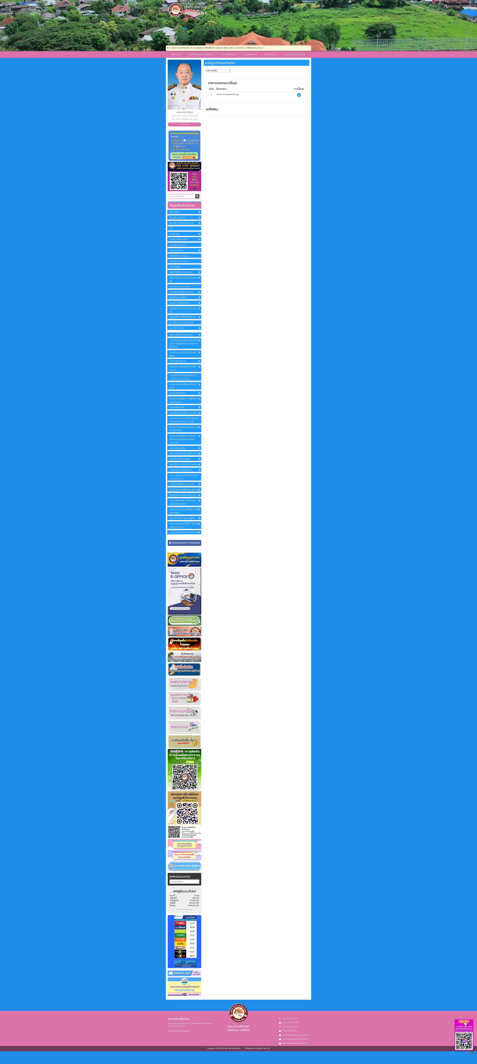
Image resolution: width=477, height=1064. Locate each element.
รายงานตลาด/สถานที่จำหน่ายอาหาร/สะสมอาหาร (183, 502)
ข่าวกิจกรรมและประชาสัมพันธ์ (201, 54)
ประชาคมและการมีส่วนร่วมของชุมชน (183, 354)
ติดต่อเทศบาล (270, 54)
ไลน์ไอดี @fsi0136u (290, 1031)
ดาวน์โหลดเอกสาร (177, 393)
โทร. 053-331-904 (289, 1018)
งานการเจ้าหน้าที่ (177, 407)
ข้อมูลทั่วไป (174, 212)
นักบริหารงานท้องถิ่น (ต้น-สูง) (227, 94)
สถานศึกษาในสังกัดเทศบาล (181, 223)
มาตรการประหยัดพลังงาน (181, 470)
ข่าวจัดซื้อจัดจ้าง (229, 54)
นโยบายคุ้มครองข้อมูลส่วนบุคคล (184, 453)
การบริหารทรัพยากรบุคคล (181, 292)
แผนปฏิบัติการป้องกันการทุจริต (183, 464)
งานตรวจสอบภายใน (179, 239)
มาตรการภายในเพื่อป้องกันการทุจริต (183, 386)
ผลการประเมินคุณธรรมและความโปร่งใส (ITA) (184, 429)
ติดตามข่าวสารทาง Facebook (186, 543)
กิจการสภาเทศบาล (178, 361)
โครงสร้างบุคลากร (177, 217)
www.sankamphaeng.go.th (179, 1031)
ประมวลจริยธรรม (177, 448)
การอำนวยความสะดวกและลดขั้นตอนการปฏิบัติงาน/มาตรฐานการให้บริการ (184, 344)
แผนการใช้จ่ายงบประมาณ (181, 272)
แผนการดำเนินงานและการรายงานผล (184, 279)
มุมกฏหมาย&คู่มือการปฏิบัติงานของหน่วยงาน (184, 400)
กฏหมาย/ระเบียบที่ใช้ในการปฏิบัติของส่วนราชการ (184, 525)
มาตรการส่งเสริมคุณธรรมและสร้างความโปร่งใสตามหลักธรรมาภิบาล (183, 439)
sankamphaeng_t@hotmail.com (295, 1039)
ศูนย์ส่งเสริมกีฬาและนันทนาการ (183, 495)
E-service (174, 234)
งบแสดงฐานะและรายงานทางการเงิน (183, 310)
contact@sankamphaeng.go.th (295, 1035)
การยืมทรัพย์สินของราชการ (182, 484)
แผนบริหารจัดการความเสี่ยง (182, 518)
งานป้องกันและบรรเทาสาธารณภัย (184, 532)
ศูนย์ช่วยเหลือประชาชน (180, 459)
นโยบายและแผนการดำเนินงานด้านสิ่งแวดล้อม (184, 511)
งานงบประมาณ (176, 250)
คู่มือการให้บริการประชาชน (181, 334)
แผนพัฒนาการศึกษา (179, 297)
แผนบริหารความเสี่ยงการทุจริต (183, 412)
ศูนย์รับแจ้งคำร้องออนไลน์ (294, 54)
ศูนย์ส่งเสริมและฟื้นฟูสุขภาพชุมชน (184, 489)
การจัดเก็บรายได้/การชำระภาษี (183, 317)
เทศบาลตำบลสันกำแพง (290, 1026)
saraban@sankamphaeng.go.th (295, 1043)
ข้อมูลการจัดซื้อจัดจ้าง (180, 303)
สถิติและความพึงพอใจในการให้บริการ (183, 368)
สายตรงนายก (184, 124)
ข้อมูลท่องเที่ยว (250, 54)
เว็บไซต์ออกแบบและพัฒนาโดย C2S (257, 1048)
